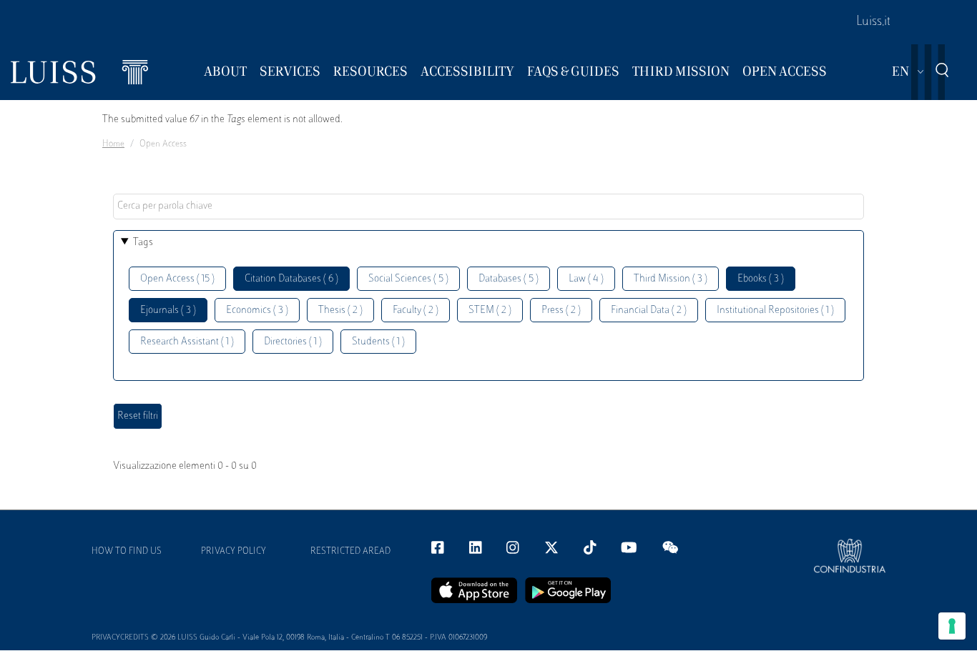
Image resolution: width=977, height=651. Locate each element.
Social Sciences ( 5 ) (408, 279)
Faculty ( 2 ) (415, 310)
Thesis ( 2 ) (340, 310)
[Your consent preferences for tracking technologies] (952, 626)
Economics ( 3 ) (257, 310)
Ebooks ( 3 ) (760, 279)
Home (113, 144)
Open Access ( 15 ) (177, 279)
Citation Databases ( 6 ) (291, 279)
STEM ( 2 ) (489, 310)
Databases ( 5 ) (508, 279)
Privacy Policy (233, 551)
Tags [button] (143, 242)
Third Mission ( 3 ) (670, 279)
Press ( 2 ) (561, 310)
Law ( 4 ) (586, 279)
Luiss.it (873, 22)
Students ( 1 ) (378, 342)
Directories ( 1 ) (293, 342)
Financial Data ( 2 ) (649, 310)
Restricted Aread (350, 551)
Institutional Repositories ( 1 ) (775, 310)
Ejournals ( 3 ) (168, 310)
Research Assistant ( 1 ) (187, 342)
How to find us (127, 551)
